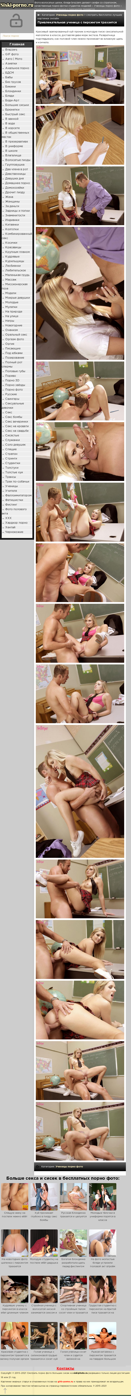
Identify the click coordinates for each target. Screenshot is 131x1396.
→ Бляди (8, 96)
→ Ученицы (10, 486)
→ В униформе (12, 146)
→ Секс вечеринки (15, 421)
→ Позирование (13, 358)
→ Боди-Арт (10, 100)
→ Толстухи (10, 468)
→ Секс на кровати (15, 426)
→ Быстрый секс (13, 114)
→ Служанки (11, 440)
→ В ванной (10, 119)
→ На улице (10, 316)
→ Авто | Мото (12, 59)
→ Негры (8, 321)
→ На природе (12, 311)
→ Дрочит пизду (13, 192)
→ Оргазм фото (13, 339)
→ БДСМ (8, 73)
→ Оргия (8, 344)
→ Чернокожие (12, 532)
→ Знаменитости (13, 215)
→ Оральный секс (14, 334)
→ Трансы (9, 477)
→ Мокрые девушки (16, 298)
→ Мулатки (9, 307)
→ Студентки (11, 463)
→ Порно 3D (10, 380)
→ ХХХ (7, 518)
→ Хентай (8, 527)
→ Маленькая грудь (16, 275)
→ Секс (7, 412)
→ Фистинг (9, 504)
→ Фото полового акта (14, 511)
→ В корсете (11, 128)
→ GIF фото (10, 54)
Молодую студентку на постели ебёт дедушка (44, 1261)
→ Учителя (9, 491)
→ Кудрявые (10, 256)
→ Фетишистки (12, 500)
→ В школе (10, 151)
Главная (17, 44)
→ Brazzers (9, 50)
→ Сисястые (10, 435)
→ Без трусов (11, 82)
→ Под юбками (12, 353)
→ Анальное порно (15, 68)
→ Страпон (10, 454)
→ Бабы (7, 77)
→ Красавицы (11, 247)
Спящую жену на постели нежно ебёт (14, 1215)
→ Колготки (10, 229)
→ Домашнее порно (16, 183)
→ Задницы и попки (16, 211)
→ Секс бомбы (12, 417)
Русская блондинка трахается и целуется (73, 1215)
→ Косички (9, 243)
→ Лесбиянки (11, 266)
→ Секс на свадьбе (15, 431)
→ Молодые (10, 302)
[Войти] (16, 20)
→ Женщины (11, 201)
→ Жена (7, 197)
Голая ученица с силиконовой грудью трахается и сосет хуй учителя (44, 1357)
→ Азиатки (9, 63)
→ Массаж (9, 279)
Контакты (65, 1368)
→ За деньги (10, 206)
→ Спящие (9, 449)
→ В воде (8, 123)
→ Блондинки (11, 91)
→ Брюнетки (10, 109)
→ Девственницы (14, 174)
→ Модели (9, 293)
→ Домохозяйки (13, 188)
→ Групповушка (13, 165)
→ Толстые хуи (12, 472)
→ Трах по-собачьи (15, 481)
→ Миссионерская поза (15, 286)
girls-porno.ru (65, 1382)
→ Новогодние (12, 325)
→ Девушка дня (13, 178)
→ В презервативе (15, 141)
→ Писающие (11, 348)
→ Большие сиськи (15, 105)
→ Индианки (10, 220)
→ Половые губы (13, 371)
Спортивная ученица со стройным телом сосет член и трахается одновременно (73, 1311)
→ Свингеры (10, 399)
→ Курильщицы (13, 261)
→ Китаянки (10, 224)
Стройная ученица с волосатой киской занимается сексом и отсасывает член (44, 1311)
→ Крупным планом (16, 252)
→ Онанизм (10, 330)
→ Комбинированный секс (17, 236)
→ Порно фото (12, 390)
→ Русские (9, 394)
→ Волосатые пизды (16, 160)
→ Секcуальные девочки (13, 405)
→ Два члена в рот (15, 169)
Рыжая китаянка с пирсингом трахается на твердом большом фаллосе (102, 1357)
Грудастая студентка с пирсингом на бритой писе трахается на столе (103, 1311)
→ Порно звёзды (13, 385)
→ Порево (9, 376)
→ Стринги (9, 458)
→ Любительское (14, 270)
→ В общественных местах (15, 135)
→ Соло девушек (14, 445)
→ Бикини (9, 86)
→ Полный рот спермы (12, 364)
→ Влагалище (11, 155)
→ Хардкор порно (15, 523)
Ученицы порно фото (69, 15)
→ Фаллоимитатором (17, 495)
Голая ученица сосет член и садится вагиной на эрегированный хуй (73, 1357)
